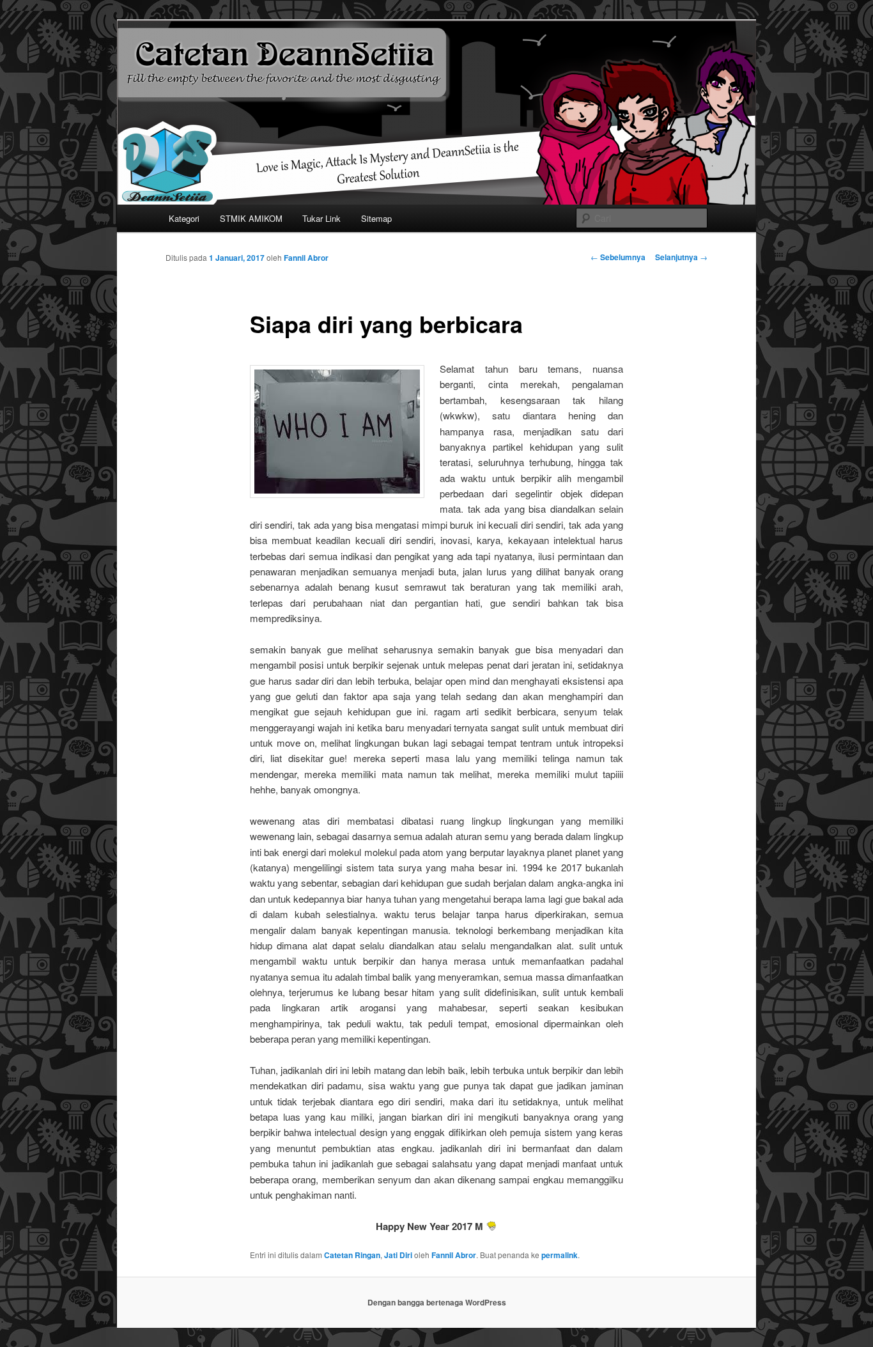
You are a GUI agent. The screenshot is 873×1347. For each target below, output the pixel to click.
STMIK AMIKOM (251, 218)
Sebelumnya (618, 257)
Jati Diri (398, 1255)
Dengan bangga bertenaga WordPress (436, 1302)
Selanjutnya (681, 257)
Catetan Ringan (352, 1255)
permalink (559, 1255)
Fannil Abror (306, 257)
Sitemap (376, 218)
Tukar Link (321, 218)
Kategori (184, 218)
